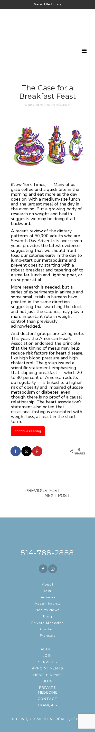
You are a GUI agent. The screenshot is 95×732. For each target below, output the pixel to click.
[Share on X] (27, 451)
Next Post (57, 495)
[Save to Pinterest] (37, 451)
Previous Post (42, 491)
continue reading (28, 431)
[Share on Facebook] (16, 451)
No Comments (61, 105)
